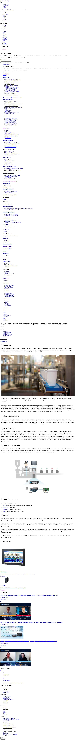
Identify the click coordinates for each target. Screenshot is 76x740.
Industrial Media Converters (10, 121)
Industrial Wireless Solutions (10, 93)
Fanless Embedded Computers (11, 88)
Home (4, 318)
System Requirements (7, 332)
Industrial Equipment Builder (8, 206)
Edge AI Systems (8, 192)
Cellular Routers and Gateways (11, 118)
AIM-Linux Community (9, 273)
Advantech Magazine (9, 287)
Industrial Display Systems (10, 90)
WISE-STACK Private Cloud (10, 147)
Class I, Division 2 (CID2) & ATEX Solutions (14, 103)
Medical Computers (9, 161)
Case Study (5, 706)
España (4, 26)
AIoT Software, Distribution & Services (12, 79)
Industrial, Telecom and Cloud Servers (12, 142)
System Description (6, 333)
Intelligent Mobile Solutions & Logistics (9, 166)
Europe (4, 25)
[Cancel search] (28, 62)
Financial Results (8, 293)
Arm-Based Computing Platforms (11, 81)
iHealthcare (5, 201)
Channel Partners (6, 253)
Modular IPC (7, 137)
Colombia (5, 19)
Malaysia (4, 38)
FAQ (4, 713)
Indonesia (4, 34)
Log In (8, 4)
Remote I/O (7, 111)
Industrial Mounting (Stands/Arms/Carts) (10, 181)
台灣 (4, 40)
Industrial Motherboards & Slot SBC (12, 134)
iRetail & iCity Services (7, 217)
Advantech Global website (9, 9)
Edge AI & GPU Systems (10, 132)
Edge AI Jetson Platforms (10, 152)
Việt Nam (4, 44)
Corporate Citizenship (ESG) (8, 699)
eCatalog (4, 712)
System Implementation (7, 334)
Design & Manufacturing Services (8, 226)
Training (6, 303)
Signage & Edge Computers (10, 178)
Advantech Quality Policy (7, 248)
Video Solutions (5, 238)
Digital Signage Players (9, 84)
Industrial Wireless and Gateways (11, 123)
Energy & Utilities (6, 197)
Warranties (7, 266)
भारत (5, 7)
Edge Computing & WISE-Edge (8, 189)
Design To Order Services (7, 246)
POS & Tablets (8, 177)
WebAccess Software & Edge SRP (11, 112)
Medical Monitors (8, 162)
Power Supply (8, 185)
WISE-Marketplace (6, 315)
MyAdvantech (5, 5)
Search (4, 6)
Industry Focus (5, 709)
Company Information (9, 285)
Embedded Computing (6, 77)
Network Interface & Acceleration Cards (12, 143)
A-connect (5, 714)
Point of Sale (7, 221)
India (4, 33)
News (4, 711)
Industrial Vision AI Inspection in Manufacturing (14, 209)
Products (4, 75)
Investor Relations (6, 290)
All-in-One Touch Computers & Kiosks (12, 175)
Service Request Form (9, 264)
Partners (4, 250)
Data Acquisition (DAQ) (9, 105)
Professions (7, 301)
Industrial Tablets (8, 169)
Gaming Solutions (6, 229)
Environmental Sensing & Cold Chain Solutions (14, 168)
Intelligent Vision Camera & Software (12, 153)
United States (5, 14)
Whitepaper (5, 707)
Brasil (4, 15)
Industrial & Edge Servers (8, 723)
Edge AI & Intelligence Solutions (11, 85)
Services (4, 241)
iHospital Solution (8, 159)
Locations (7, 304)
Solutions (4, 186)
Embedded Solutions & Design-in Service (10, 194)
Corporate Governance (9, 294)
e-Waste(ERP (5, 702)
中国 (4, 32)
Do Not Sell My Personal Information (10, 734)
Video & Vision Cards (9, 154)
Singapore (5, 39)
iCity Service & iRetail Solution (11, 176)
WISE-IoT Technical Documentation (12, 275)
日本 (4, 35)
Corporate (5, 280)
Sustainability (5, 307)
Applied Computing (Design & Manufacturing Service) (12, 97)
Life (6, 302)
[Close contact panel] (0, 670)
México (4, 16)
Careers (4, 298)
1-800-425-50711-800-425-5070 (6, 692)
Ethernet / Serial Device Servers (11, 119)
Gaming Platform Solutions (10, 89)
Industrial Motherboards (9, 92)
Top (2, 737)
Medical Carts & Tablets (9, 160)
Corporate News (6, 697)
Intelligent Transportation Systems (11, 135)
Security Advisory (6, 278)
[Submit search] (27, 62)
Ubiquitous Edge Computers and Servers (13, 222)
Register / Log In (6, 64)
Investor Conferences (9, 295)
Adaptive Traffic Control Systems (11, 214)
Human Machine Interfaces (10, 108)
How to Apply (8, 305)
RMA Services (8, 263)
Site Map (4, 732)
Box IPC (7, 130)
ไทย (4, 42)
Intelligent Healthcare (6, 157)
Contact (4, 312)
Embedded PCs (8, 86)
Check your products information (11, 265)
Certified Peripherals (6, 183)
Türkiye (4, 43)
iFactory (4, 199)
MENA (4, 49)
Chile (4, 18)
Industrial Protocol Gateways (10, 122)
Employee (4, 310)
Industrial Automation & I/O (7, 99)
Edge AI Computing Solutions (11, 191)
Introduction (5, 331)
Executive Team (8, 286)
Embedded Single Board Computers (12, 87)
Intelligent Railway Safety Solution (11, 215)
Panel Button (2, 60)
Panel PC (7, 109)
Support (4, 259)
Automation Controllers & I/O (11, 101)
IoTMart (4, 314)
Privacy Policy (5, 733)
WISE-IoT (7, 257)
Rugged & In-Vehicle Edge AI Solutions (12, 170)
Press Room (7, 288)
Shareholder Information (9, 296)
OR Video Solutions (9, 163)
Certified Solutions (8, 102)
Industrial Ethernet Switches (10, 120)
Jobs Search (5, 700)
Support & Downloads (6, 261)
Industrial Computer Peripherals (11, 133)
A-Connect (5, 316)
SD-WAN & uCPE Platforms (10, 145)
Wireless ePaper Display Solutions (11, 94)
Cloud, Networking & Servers (8, 140)
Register (4, 4)
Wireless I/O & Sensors (9, 113)
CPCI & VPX (8, 131)
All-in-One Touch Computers (10, 220)
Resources (7, 271)
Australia (4, 31)
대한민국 (5, 37)
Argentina (5, 17)
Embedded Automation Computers (11, 106)
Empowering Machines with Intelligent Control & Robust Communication (19, 208)
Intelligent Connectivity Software (11, 124)
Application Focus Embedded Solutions (12, 80)
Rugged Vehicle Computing (7, 224)
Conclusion (5, 336)
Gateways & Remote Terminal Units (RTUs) (13, 107)
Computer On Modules (9, 83)
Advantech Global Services (7, 244)
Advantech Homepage (4, 0)
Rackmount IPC (8, 138)
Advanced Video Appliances (10, 151)
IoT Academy (7, 272)
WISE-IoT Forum (8, 274)
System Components (7, 335)
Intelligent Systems (6, 128)
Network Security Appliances (10, 144)
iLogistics (4, 231)
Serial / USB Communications (11, 125)
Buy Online (6, 688)
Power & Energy (8, 110)
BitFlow (6, 240)
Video (4, 710)
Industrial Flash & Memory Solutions (12, 91)
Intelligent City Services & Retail (8, 173)
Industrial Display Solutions (7, 233)
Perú (4, 20)
